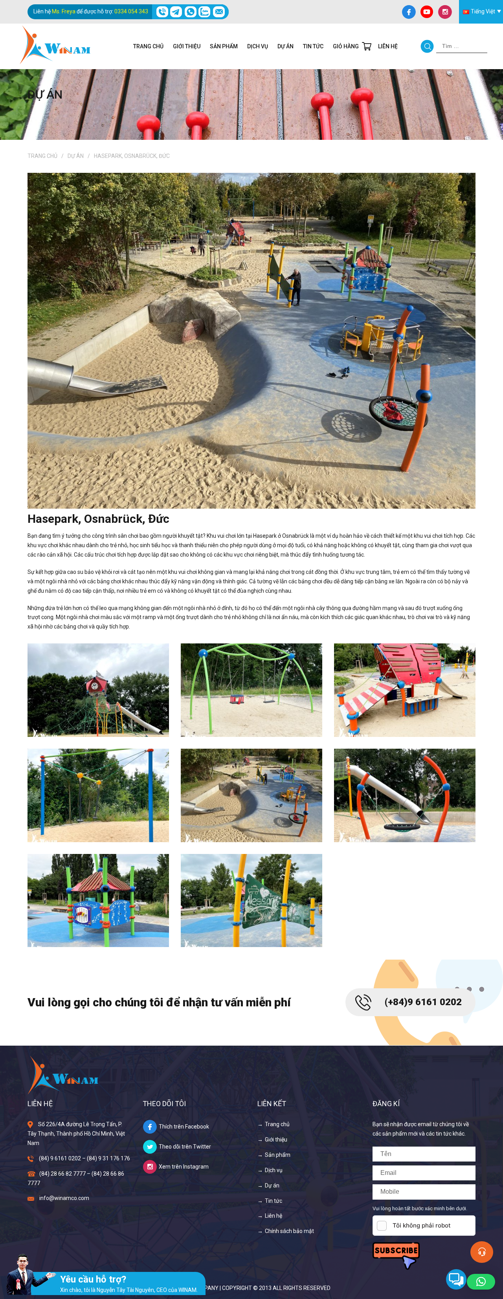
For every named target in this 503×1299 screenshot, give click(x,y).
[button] (481, 1282)
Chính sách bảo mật (289, 1231)
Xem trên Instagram (184, 1166)
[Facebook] (409, 12)
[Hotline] (162, 11)
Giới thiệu (186, 46)
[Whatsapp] (190, 11)
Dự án (285, 46)
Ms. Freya (63, 11)
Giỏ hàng (346, 46)
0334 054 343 (131, 11)
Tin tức (313, 46)
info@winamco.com (64, 1198)
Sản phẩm (224, 46)
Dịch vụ (257, 46)
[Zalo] (204, 11)
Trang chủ (148, 46)
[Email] (219, 11)
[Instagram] (445, 12)
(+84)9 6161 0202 (423, 1002)
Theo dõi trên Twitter (185, 1146)
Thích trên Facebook (184, 1126)
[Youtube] (427, 12)
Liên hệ (388, 46)
